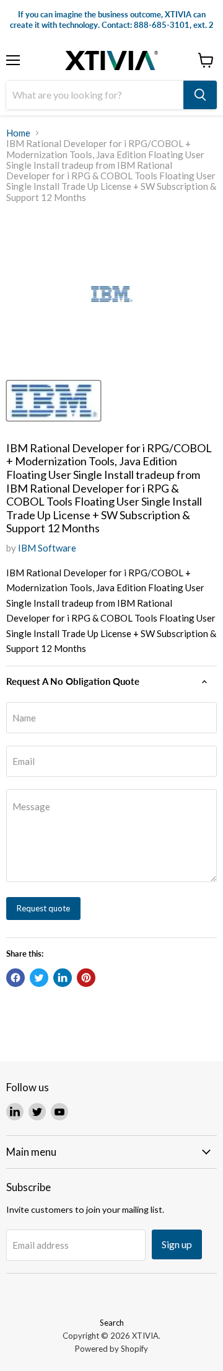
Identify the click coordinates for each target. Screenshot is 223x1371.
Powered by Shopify (111, 1349)
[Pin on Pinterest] (86, 977)
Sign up (177, 1244)
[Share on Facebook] (15, 977)
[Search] (200, 95)
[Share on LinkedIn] (62, 977)
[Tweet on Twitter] (39, 977)
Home (18, 133)
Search (112, 1323)
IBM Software (47, 547)
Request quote (43, 908)
